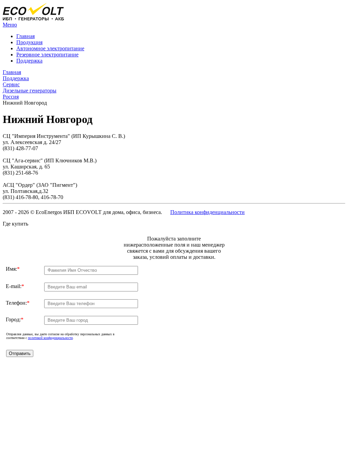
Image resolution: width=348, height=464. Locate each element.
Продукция (29, 42)
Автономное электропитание (50, 48)
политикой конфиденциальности (50, 338)
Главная (25, 36)
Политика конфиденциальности (207, 212)
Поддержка (29, 61)
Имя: (13, 269)
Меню (10, 25)
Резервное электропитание (47, 54)
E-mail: (15, 286)
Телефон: (18, 303)
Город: (14, 319)
